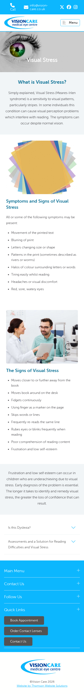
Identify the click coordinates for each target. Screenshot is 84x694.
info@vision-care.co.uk (39, 7)
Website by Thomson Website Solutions (42, 685)
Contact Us (18, 641)
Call (13, 9)
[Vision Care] (22, 22)
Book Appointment (24, 620)
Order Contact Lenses (26, 631)
